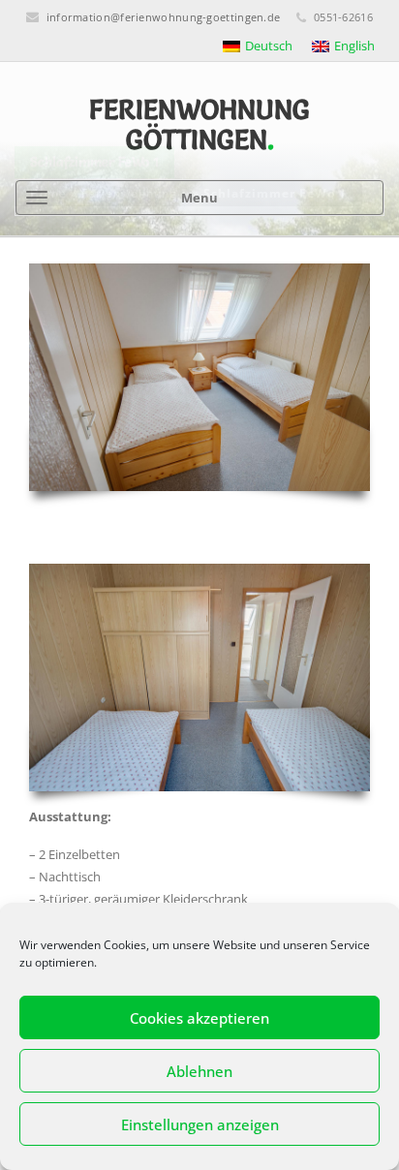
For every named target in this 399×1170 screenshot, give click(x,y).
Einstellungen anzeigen (200, 1124)
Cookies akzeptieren (199, 1018)
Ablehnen (199, 1071)
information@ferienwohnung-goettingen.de (163, 17)
